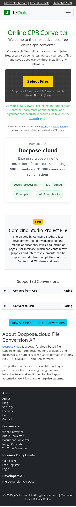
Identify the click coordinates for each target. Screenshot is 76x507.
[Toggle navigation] (68, 12)
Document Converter (15, 440)
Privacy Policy (60, 126)
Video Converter (12, 432)
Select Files (38, 81)
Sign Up (38, 95)
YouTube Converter (14, 448)
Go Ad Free (9, 461)
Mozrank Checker (15, 3)
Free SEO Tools (39, 3)
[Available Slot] (62, 3)
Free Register (10, 465)
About (6, 399)
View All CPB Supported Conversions (38, 323)
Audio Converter (13, 436)
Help (5, 415)
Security (34, 118)
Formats (7, 411)
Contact (7, 419)
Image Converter (13, 444)
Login (5, 469)
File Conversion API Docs (18, 481)
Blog (5, 403)
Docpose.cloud (38, 150)
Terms (44, 126)
